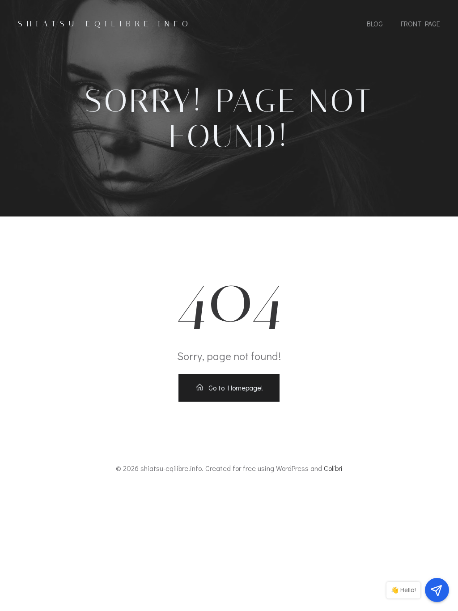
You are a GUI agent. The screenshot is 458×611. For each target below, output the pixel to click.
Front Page (420, 23)
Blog (375, 23)
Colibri (333, 468)
